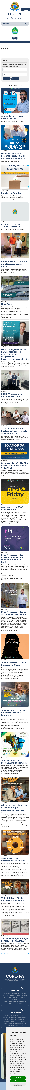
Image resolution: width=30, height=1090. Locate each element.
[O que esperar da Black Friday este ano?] (15, 491)
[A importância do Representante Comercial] (15, 842)
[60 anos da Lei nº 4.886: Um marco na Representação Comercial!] (15, 451)
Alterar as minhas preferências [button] (18, 1084)
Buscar (7, 79)
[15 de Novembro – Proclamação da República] (15, 744)
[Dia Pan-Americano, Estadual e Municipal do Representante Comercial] (15, 137)
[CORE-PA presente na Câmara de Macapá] (15, 380)
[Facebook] (13, 38)
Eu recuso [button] (18, 1081)
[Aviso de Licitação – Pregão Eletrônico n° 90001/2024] (15, 926)
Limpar (15, 79)
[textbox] (14, 70)
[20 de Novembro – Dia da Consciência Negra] (15, 646)
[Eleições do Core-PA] (15, 177)
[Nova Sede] (15, 288)
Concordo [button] (18, 1077)
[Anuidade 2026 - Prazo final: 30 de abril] (15, 100)
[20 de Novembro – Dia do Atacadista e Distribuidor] (15, 596)
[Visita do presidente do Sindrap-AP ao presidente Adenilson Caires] (15, 416)
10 (28, 954)
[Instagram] (16, 38)
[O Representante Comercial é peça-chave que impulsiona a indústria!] (15, 789)
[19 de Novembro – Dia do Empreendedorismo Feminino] (15, 694)
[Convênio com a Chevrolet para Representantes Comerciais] (15, 245)
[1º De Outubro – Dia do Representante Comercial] (15, 886)
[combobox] (15, 69)
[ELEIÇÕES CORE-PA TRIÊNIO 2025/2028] (15, 211)
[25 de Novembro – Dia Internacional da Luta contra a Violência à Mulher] (15, 539)
